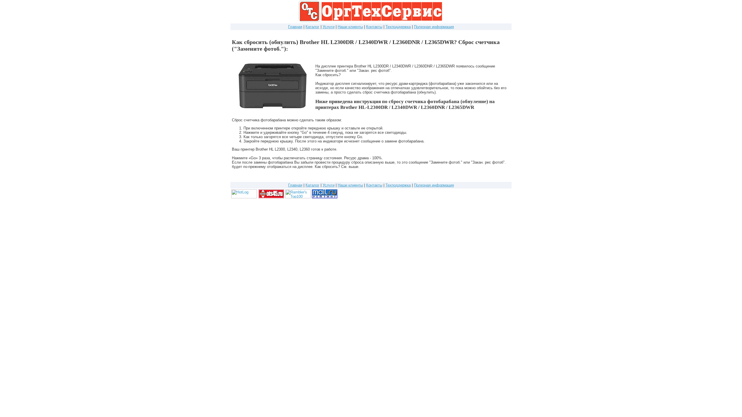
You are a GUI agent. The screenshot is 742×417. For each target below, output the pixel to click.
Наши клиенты (350, 27)
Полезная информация (434, 27)
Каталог (312, 27)
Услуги (328, 27)
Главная (295, 27)
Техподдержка (398, 27)
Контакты (374, 27)
